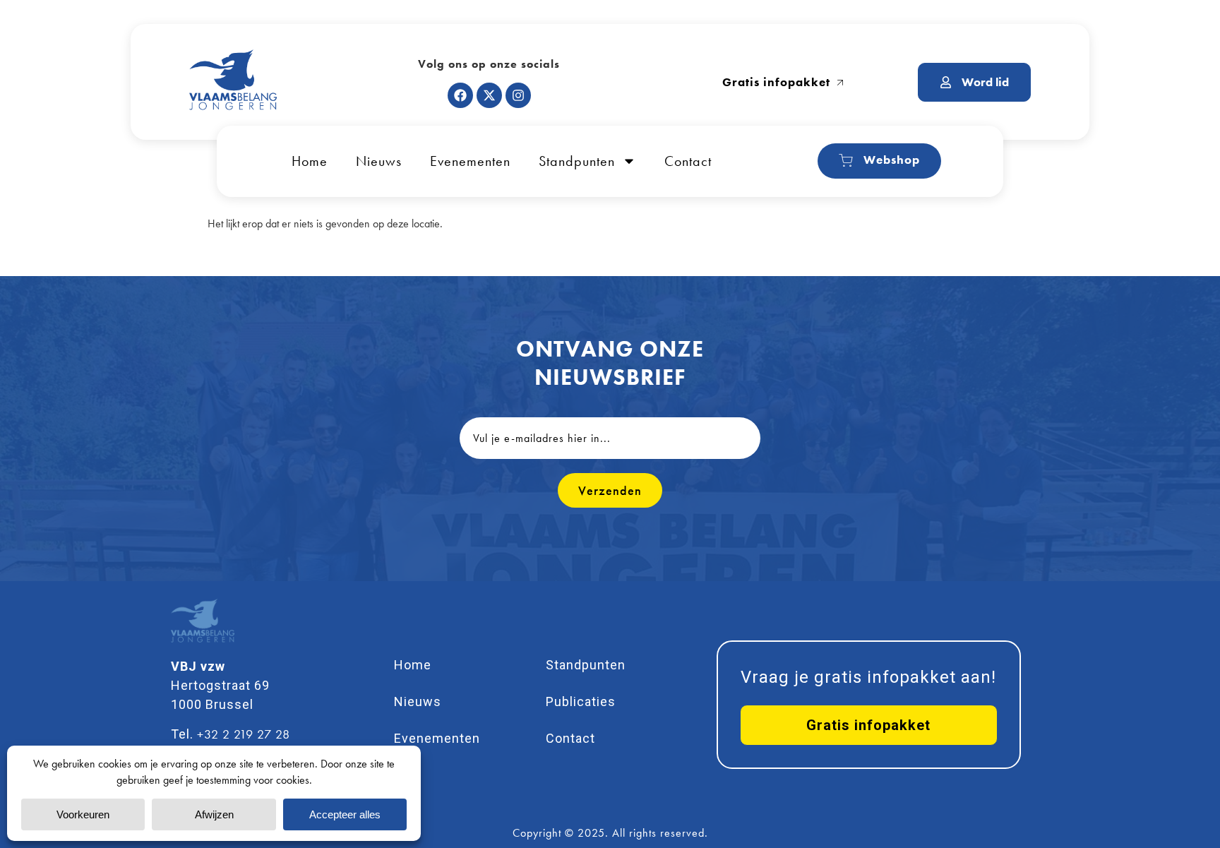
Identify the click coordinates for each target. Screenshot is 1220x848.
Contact (688, 161)
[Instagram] (518, 95)
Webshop (891, 159)
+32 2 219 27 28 (243, 734)
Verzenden (610, 490)
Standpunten (577, 161)
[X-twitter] (489, 95)
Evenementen (470, 161)
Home (310, 161)
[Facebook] (460, 95)
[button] (869, 725)
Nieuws (379, 161)
